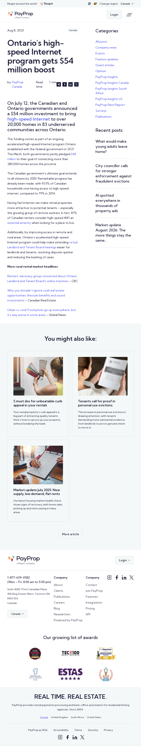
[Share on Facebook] (64, 84)
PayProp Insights (106, 77)
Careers (59, 602)
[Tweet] (76, 84)
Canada (44, 717)
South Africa (77, 717)
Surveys (100, 110)
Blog (57, 608)
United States (94, 717)
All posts (101, 41)
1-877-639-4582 (18, 577)
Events (100, 53)
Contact (91, 585)
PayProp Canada (18, 84)
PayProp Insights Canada (112, 83)
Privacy (108, 730)
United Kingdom (59, 717)
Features (92, 596)
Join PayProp (94, 591)
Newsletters (62, 614)
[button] (127, 3)
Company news (106, 47)
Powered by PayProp (68, 620)
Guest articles (104, 65)
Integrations (94, 602)
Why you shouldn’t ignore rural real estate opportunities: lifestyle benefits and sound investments (36, 295)
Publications (103, 116)
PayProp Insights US (108, 99)
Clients (58, 591)
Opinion (100, 71)
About (58, 585)
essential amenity (19, 223)
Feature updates (106, 59)
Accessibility (60, 730)
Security (93, 730)
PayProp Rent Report (110, 105)
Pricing (90, 608)
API (88, 614)
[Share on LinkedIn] (70, 84)
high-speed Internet (28, 119)
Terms (78, 730)
